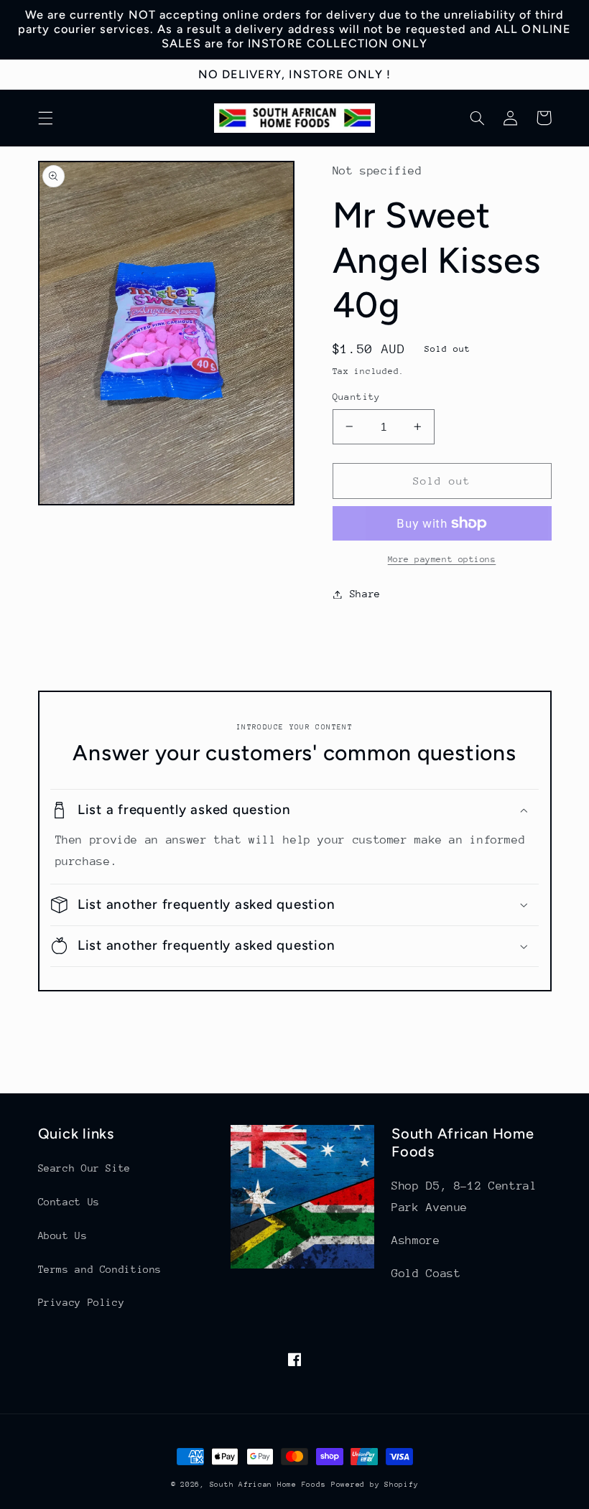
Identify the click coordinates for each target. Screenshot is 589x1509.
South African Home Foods (268, 1484)
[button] (45, 117)
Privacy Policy (81, 1302)
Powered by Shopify (374, 1484)
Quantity (357, 396)
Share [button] (365, 593)
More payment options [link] (442, 559)
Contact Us (69, 1201)
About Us (63, 1235)
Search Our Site (84, 1168)
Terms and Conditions (100, 1269)
